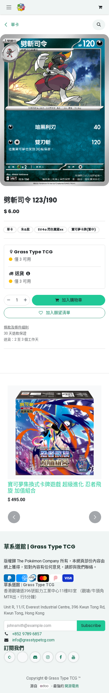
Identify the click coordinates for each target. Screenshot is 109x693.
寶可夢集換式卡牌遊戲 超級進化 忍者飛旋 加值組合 (54, 487)
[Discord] (35, 657)
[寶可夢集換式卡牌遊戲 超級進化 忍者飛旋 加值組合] (54, 432)
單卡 (14, 24)
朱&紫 (25, 229)
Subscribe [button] (91, 625)
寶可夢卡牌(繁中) (83, 229)
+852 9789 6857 (27, 633)
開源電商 (72, 686)
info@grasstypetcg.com (33, 640)
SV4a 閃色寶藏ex (50, 229)
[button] (99, 24)
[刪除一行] (8, 300)
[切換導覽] (9, 7)
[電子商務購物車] (100, 7)
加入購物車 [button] (71, 300)
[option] (54, 445)
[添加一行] (25, 300)
